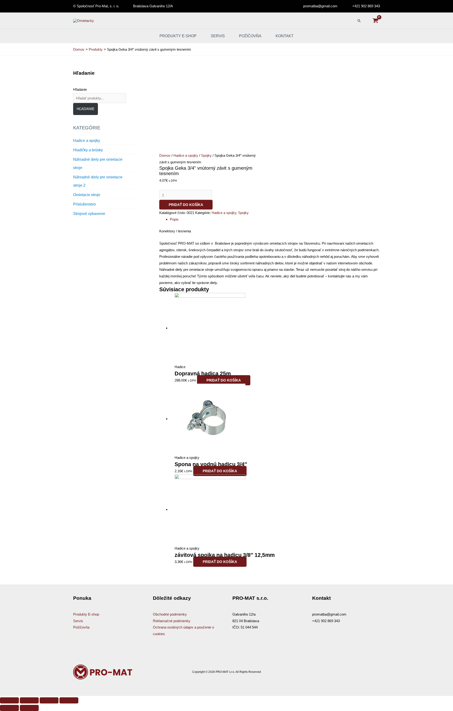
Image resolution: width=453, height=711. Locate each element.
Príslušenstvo (84, 204)
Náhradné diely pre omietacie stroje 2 (97, 181)
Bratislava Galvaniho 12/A (153, 6)
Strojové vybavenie (89, 214)
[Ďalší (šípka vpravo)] (29, 708)
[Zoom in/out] (68, 700)
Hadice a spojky (86, 141)
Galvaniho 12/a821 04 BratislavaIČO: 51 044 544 (245, 620)
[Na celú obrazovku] (49, 700)
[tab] (275, 219)
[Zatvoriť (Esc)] (9, 700)
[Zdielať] (29, 700)
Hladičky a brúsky (88, 150)
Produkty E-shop (86, 614)
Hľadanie (80, 89)
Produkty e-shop (178, 36)
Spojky (206, 155)
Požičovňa (250, 36)
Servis (218, 36)
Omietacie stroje (86, 195)
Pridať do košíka (186, 205)
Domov (165, 155)
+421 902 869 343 (366, 6)
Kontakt (285, 36)
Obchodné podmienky (170, 614)
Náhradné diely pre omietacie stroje (97, 163)
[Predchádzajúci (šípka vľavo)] (9, 708)
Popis (174, 219)
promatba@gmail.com (320, 6)
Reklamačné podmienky (171, 621)
